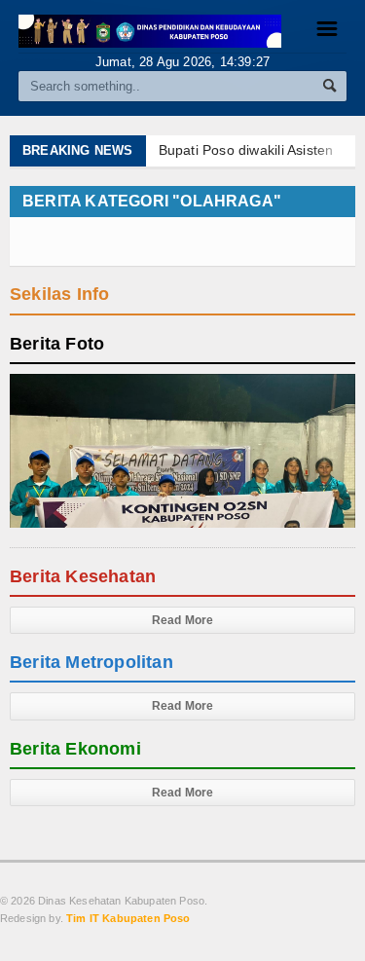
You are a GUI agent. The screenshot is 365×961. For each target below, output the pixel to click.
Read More (183, 620)
